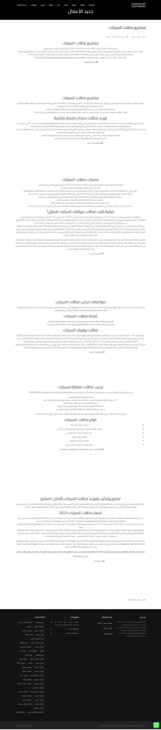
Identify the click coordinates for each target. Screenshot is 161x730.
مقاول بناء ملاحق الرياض (36, 712)
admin (108, 36)
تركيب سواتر (40, 634)
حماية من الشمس (26, 646)
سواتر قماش (39, 655)
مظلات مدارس (39, 699)
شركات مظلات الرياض (37, 659)
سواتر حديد (22, 650)
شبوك (51, 4)
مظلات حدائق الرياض (37, 675)
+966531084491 (72, 633)
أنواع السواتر (108, 633)
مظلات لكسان (39, 695)
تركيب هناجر (23, 642)
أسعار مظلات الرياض (25, 622)
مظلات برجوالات (26, 667)
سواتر (74, 4)
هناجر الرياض (21, 712)
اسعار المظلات (39, 626)
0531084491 (74, 629)
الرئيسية (91, 4)
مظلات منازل (39, 704)
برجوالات (34, 4)
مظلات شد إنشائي (38, 687)
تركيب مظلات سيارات (37, 642)
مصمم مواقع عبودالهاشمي (24, 725)
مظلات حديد (23, 675)
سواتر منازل (29, 655)
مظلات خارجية (39, 679)
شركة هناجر (23, 659)
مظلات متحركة (27, 695)
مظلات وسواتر (39, 708)
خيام (58, 4)
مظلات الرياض (39, 667)
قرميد (43, 4)
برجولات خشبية (27, 630)
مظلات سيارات (136, 36)
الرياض (29, 626)
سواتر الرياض (33, 650)
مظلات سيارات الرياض (24, 683)
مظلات (82, 4)
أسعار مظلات (39, 622)
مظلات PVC (21, 663)
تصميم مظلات (39, 646)
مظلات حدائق (27, 671)
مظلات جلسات (39, 671)
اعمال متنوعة (22, 4)
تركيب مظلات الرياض (37, 638)
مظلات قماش (22, 691)
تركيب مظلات (29, 634)
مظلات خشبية (27, 679)
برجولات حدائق (39, 630)
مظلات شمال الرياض (37, 691)
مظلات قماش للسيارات (104, 623)
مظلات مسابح (26, 699)
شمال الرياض (39, 663)
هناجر (66, 4)
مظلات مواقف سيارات (25, 704)
